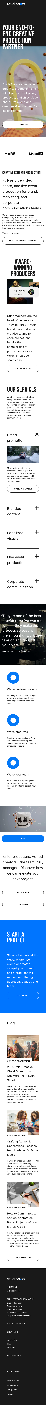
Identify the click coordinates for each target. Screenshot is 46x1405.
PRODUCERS (23, 892)
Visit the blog (23, 1257)
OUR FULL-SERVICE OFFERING (23, 241)
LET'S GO (23, 124)
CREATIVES (23, 904)
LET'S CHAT (23, 995)
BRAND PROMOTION (23, 489)
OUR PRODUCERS (23, 369)
